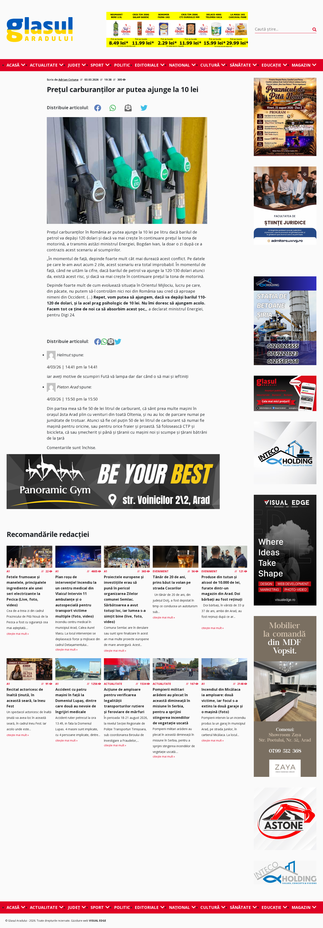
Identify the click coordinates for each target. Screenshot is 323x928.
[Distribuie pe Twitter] (143, 108)
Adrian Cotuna (68, 80)
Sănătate (240, 65)
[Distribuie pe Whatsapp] (113, 108)
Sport (97, 65)
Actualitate (44, 65)
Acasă (13, 65)
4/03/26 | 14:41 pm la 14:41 (72, 367)
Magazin (301, 65)
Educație (271, 65)
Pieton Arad (67, 387)
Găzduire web (80, 921)
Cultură (210, 65)
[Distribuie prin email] (128, 108)
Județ (74, 65)
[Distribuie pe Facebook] (97, 108)
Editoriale (147, 65)
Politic (122, 65)
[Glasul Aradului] (53, 29)
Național (179, 65)
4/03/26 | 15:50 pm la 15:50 (72, 399)
